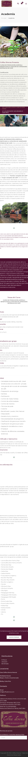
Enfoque (4, 660)
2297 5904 (17, 704)
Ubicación (4, 661)
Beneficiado (5, 663)
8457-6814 (22, 708)
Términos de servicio (6, 731)
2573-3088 (3, 700)
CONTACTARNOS (14, 637)
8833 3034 (17, 702)
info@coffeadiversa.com (7, 692)
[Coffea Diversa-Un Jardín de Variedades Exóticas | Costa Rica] (6, 3)
